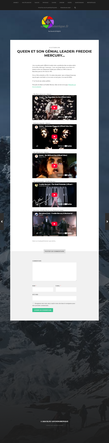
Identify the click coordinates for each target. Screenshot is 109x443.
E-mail (58, 286)
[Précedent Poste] (2, 221)
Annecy (16, 2)
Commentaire (36, 261)
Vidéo (70, 2)
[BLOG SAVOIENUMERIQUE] (54, 22)
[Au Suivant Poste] (107, 221)
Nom (34, 286)
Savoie (37, 2)
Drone (62, 2)
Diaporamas (79, 2)
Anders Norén (58, 425)
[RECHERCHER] (75, 7)
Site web (35, 294)
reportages (91, 2)
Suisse (54, 2)
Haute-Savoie (26, 2)
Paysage (45, 2)
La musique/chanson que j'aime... (46, 241)
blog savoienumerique (57, 421)
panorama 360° (65, 7)
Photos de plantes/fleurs (47, 7)
